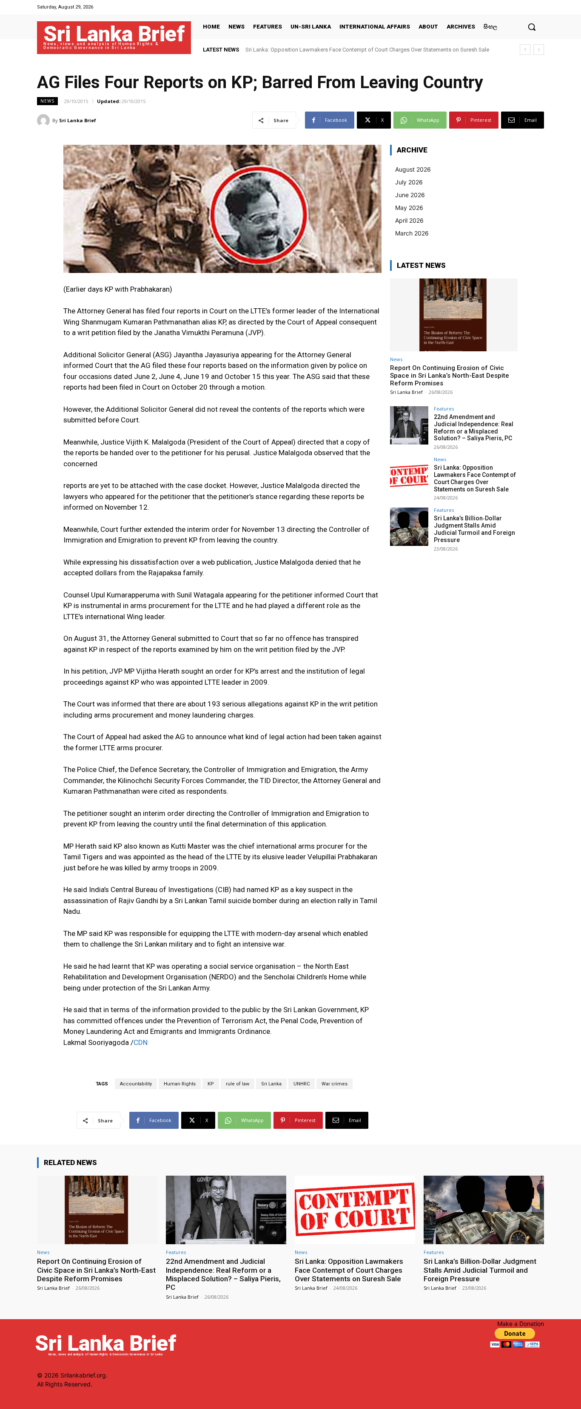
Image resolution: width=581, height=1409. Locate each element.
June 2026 (410, 194)
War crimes (334, 1084)
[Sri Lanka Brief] (44, 120)
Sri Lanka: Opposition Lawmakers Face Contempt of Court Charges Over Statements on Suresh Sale (367, 49)
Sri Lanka (271, 1084)
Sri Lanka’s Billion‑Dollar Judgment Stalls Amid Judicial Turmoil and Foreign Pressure (474, 529)
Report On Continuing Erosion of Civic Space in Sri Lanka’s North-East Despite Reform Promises (449, 375)
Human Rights (180, 1084)
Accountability (136, 1084)
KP (211, 1084)
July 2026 (409, 182)
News (47, 101)
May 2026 (409, 207)
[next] (538, 49)
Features (444, 408)
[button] (531, 26)
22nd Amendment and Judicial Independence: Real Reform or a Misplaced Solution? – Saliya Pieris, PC (473, 427)
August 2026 (413, 169)
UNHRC (301, 1084)
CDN (141, 1042)
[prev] (525, 49)
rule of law (237, 1084)
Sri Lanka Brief (77, 120)
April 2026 (409, 220)
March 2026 (412, 233)
